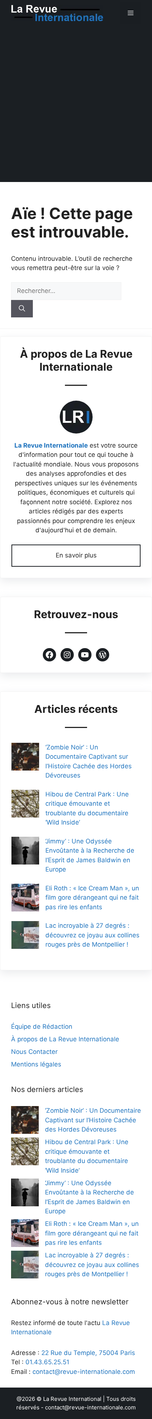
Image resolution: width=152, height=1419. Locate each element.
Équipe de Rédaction (41, 1026)
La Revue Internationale (51, 445)
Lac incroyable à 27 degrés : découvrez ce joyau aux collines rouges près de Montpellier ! (92, 935)
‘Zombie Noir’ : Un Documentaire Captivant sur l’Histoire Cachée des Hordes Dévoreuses (93, 1120)
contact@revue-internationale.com (83, 1371)
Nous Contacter (34, 1051)
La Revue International (72, 1398)
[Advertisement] (76, 106)
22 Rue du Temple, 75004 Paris (88, 1352)
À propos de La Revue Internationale (65, 1039)
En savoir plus (76, 555)
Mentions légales (36, 1064)
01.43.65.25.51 (47, 1362)
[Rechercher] (22, 309)
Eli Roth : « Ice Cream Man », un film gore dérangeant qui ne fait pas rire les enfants (92, 897)
